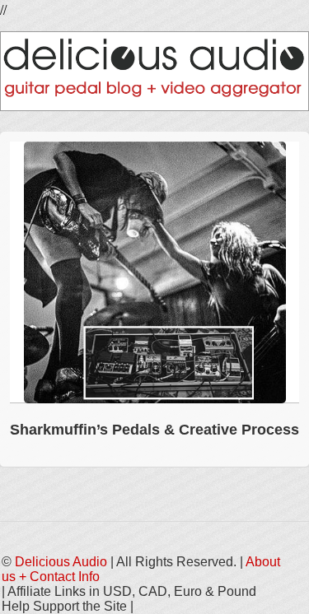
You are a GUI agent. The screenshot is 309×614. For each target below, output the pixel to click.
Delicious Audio (61, 562)
